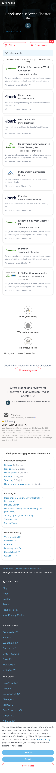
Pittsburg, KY (10, 664)
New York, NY (10, 683)
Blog (5, 588)
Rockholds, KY (10, 632)
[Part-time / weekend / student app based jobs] (7, 3)
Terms (6, 604)
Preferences (28, 765)
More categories (28, 370)
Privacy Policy (10, 609)
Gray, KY (7, 659)
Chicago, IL (9, 699)
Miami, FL (8, 704)
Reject (28, 759)
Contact (7, 598)
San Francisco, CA (13, 710)
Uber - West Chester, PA (14, 424)
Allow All (28, 752)
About (6, 593)
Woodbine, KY (10, 642)
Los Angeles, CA (11, 693)
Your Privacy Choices (14, 615)
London (7, 688)
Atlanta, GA (9, 720)
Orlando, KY (9, 669)
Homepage (8, 568)
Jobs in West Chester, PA (27, 568)
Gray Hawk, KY (11, 653)
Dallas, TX (8, 715)
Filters (12, 45)
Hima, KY (8, 637)
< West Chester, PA (13, 31)
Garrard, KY (9, 648)
